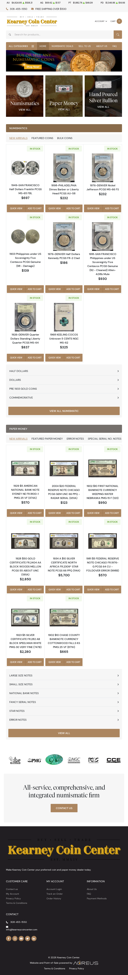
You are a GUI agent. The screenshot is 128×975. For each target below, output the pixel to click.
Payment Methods (97, 898)
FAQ (114, 46)
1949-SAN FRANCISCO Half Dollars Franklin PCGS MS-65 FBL (25, 189)
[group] (64, 61)
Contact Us (64, 808)
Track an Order (54, 893)
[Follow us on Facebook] (8, 938)
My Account (12, 893)
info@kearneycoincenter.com (21, 929)
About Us (101, 46)
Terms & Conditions (16, 902)
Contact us (12, 889)
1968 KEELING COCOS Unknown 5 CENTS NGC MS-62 (64, 338)
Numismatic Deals (62, 46)
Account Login (54, 889)
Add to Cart (35, 208)
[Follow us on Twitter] (27, 938)
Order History (53, 898)
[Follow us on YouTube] (21, 938)
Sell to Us (84, 46)
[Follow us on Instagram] (15, 938)
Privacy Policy (13, 898)
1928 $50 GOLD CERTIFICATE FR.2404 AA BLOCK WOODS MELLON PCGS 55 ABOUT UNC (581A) (25, 566)
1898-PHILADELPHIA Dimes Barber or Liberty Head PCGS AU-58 (64, 189)
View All (25, 109)
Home (43, 46)
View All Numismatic (64, 411)
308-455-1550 (18, 9)
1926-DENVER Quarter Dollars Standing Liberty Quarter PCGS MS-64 (25, 338)
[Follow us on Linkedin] (34, 938)
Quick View (16, 208)
